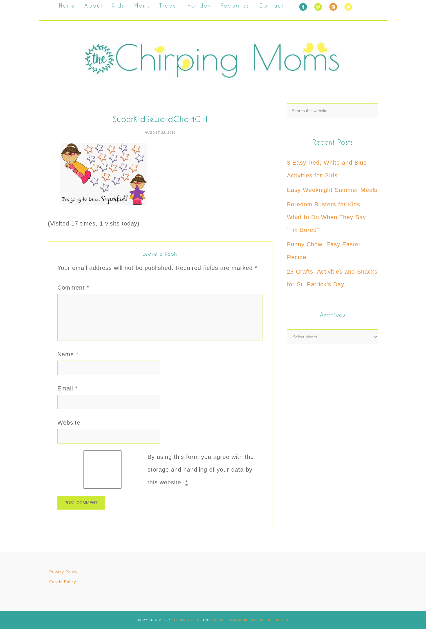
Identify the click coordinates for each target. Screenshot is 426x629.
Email (67, 388)
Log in (282, 619)
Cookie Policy (62, 582)
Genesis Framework (228, 619)
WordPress (262, 619)
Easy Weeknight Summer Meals (332, 190)
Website (68, 422)
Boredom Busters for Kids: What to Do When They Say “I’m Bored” (326, 217)
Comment (73, 287)
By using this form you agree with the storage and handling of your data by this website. (201, 470)
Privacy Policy (63, 572)
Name (68, 354)
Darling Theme (188, 619)
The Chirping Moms (213, 58)
